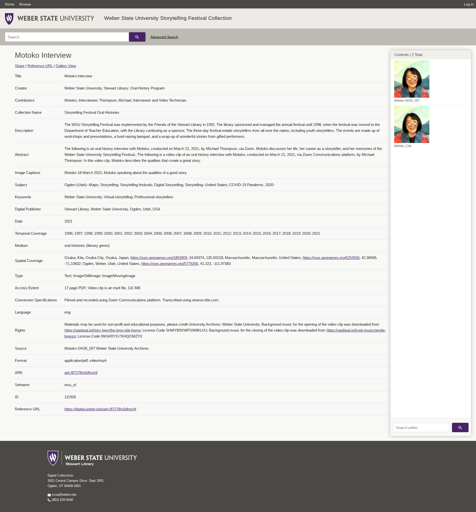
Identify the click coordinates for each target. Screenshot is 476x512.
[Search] (137, 37)
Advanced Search (164, 37)
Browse (25, 4)
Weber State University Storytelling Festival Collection (168, 18)
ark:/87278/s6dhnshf (80, 372)
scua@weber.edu (63, 494)
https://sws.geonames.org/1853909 (158, 258)
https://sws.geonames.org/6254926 (331, 258)
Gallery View (66, 66)
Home (9, 4)
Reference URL (40, 66)
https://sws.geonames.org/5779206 (169, 263)
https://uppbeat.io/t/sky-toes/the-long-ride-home (102, 330)
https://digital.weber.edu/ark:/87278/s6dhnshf (100, 409)
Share (20, 66)
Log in (469, 4)
